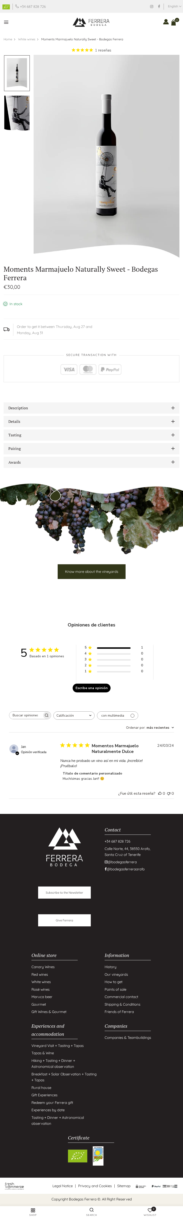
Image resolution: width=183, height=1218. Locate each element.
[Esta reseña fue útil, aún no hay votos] (160, 793)
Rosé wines (40, 989)
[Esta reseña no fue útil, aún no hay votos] (168, 793)
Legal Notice (62, 1186)
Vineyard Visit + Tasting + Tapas (57, 1045)
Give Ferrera (64, 920)
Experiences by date (48, 1110)
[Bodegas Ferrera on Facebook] (159, 6)
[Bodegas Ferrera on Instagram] (151, 6)
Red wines (39, 974)
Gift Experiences (44, 1095)
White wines (41, 982)
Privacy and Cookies (95, 1186)
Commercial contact (121, 996)
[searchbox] (25, 715)
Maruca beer (41, 996)
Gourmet (38, 1004)
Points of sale (115, 989)
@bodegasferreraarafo (126, 869)
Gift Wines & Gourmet (48, 1011)
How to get (113, 982)
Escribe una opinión (92, 688)
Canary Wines (43, 967)
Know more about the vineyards (91, 571)
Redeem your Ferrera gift (52, 1102)
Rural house (41, 1087)
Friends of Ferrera (119, 1011)
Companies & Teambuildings (128, 1037)
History (111, 967)
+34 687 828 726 (33, 6)
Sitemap (124, 1186)
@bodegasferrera (122, 862)
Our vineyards (116, 974)
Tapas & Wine (42, 1053)
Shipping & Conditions (122, 1004)
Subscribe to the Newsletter (64, 892)
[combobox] (74, 715)
